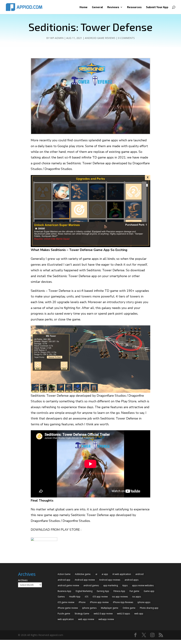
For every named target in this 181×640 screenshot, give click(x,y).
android (139, 574)
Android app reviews (109, 579)
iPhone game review (68, 607)
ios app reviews (120, 596)
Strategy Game (82, 613)
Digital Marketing (84, 591)
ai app (105, 574)
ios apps (136, 596)
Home (83, 7)
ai (96, 574)
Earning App (103, 591)
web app (138, 613)
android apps (131, 579)
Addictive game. (83, 574)
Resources (134, 7)
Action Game (64, 574)
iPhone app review (99, 602)
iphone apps (144, 602)
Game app (149, 591)
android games (91, 585)
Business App (64, 591)
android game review (68, 585)
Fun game (134, 591)
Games (61, 596)
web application (66, 619)
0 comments (126, 38)
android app (64, 579)
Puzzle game (64, 613)
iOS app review (100, 596)
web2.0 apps (123, 613)
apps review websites (143, 585)
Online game (129, 607)
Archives (23, 580)
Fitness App (119, 591)
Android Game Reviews (100, 38)
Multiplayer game (109, 607)
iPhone (82, 602)
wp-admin (56, 38)
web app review (86, 619)
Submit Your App (157, 7)
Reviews (113, 7)
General (97, 7)
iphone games (89, 607)
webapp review (106, 619)
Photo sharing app (149, 607)
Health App (74, 596)
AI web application (121, 574)
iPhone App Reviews (123, 602)
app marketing (110, 585)
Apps (125, 585)
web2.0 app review (103, 613)
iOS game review (66, 602)
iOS (86, 596)
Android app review (85, 579)
